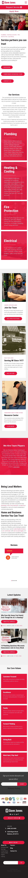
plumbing (3, 505)
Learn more (10, 426)
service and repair (18, 531)
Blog (11, 848)
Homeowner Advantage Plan (13, 74)
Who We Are (10, 373)
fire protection (14, 505)
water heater (17, 529)
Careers (12, 845)
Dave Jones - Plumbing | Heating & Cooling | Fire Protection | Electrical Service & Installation (14, 810)
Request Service (13, 7)
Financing (3, 856)
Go (21, 862)
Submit (22, 784)
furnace (23, 529)
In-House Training (4, 851)
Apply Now (14, 11)
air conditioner (6, 531)
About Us (3, 845)
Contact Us (7, 81)
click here (16, 467)
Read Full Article (9, 621)
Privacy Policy (9, 870)
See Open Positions (13, 318)
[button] (11, 580)
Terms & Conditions (17, 870)
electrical (22, 505)
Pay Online (14, 842)
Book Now (7, 67)
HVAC (8, 505)
